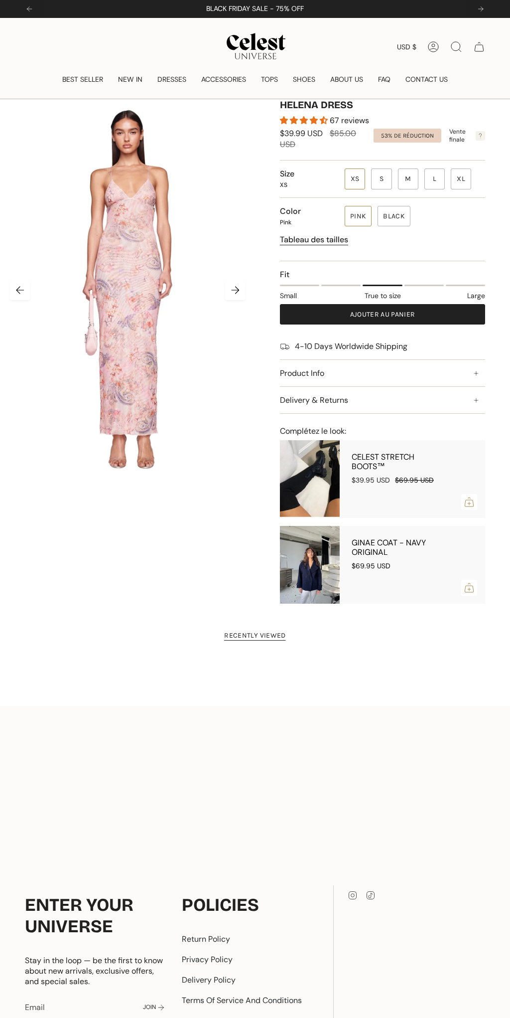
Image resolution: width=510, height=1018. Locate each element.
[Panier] (479, 46)
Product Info (302, 373)
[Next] (480, 8)
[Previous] (29, 8)
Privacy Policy (207, 959)
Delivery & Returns (314, 400)
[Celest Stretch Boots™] (310, 479)
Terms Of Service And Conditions (242, 1000)
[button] (83, 79)
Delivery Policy (209, 980)
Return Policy (206, 939)
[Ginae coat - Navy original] (310, 565)
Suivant (235, 290)
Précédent (20, 290)
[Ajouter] (469, 502)
